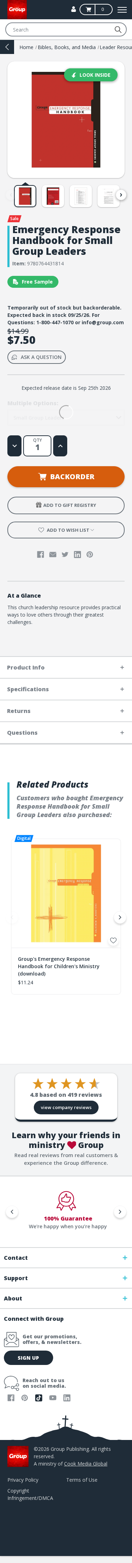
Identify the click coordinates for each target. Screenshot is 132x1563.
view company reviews (66, 1107)
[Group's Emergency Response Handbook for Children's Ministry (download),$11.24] (66, 893)
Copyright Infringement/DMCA (30, 1494)
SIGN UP (28, 1357)
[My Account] (73, 9)
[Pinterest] (89, 554)
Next (121, 195)
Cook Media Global (85, 1463)
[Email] (52, 554)
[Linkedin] (77, 554)
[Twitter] (65, 554)
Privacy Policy (22, 1479)
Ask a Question (41, 357)
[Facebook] (40, 554)
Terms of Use (82, 1479)
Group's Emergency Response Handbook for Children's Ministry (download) (59, 966)
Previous (11, 195)
